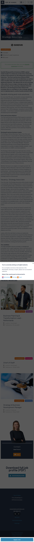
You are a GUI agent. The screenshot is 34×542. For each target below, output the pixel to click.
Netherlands (7, 277)
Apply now (17, 540)
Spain (20, 277)
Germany (14, 277)
